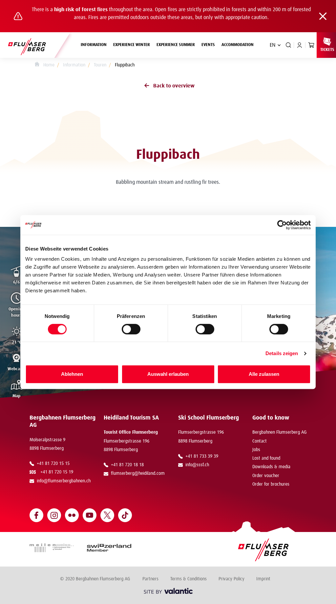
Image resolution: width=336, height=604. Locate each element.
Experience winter (131, 45)
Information (94, 45)
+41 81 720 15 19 (58, 472)
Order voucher (265, 475)
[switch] (131, 329)
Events (208, 45)
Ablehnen (72, 374)
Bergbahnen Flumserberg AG (279, 432)
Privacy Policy (231, 579)
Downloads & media (271, 467)
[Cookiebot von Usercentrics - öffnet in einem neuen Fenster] (282, 225)
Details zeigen (281, 353)
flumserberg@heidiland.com (138, 473)
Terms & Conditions (188, 579)
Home (48, 65)
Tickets (327, 50)
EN (272, 45)
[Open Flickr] (72, 515)
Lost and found (266, 458)
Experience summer (176, 45)
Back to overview (174, 85)
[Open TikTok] (125, 515)
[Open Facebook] (36, 515)
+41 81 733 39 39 (201, 456)
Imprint (263, 579)
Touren (100, 65)
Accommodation (237, 45)
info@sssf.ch (197, 465)
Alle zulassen (264, 374)
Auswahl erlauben (168, 374)
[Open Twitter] (107, 515)
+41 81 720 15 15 (53, 463)
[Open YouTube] (89, 515)
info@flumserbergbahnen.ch (64, 481)
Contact (259, 441)
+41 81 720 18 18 (127, 465)
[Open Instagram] (54, 515)
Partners (150, 579)
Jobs (256, 449)
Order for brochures (270, 484)
